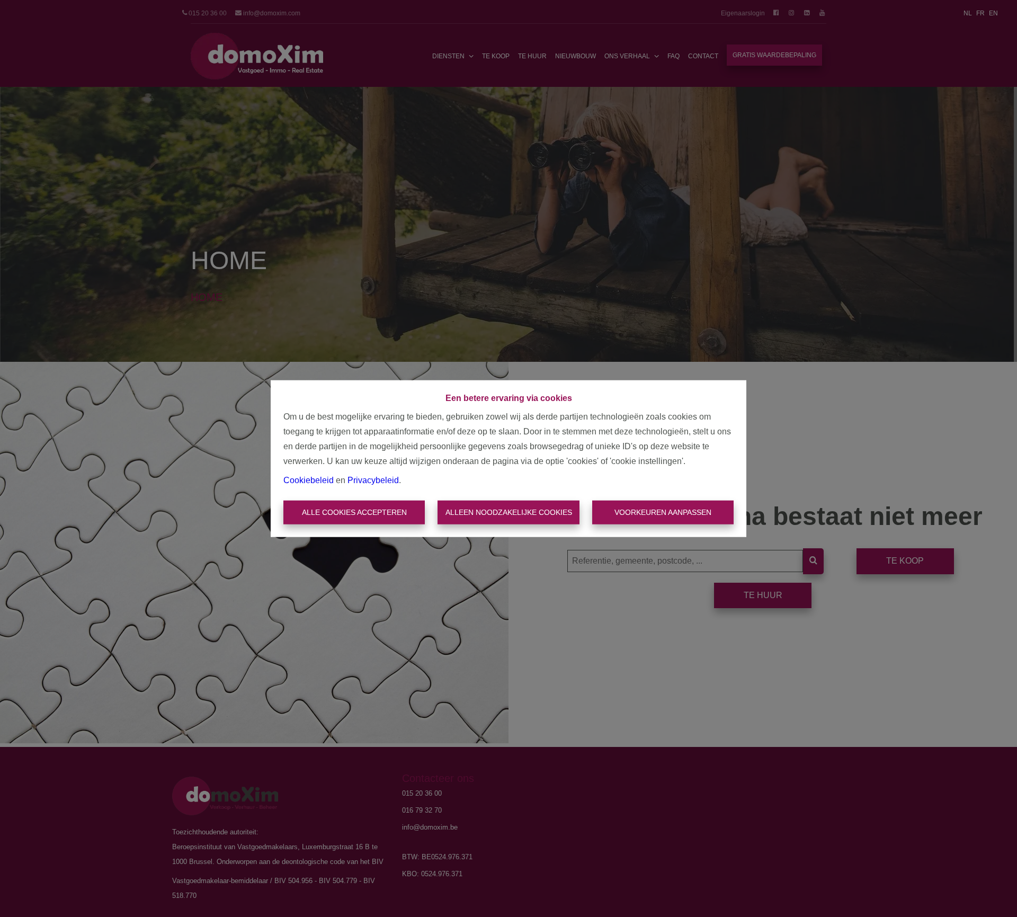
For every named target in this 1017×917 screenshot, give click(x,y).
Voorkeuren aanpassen (662, 512)
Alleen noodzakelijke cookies (508, 512)
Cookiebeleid (308, 479)
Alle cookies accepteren (354, 512)
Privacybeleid (373, 479)
